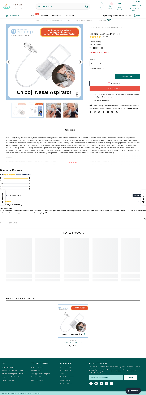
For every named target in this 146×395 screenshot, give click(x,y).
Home (92, 27)
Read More (73, 163)
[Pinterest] (99, 112)
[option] (44, 62)
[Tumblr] (104, 112)
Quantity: (93, 59)
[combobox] (60, 6)
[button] (8, 62)
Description (70, 130)
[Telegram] (108, 112)
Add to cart (127, 76)
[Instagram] (96, 383)
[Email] (112, 112)
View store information (102, 101)
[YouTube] (111, 383)
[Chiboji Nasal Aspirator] (73, 321)
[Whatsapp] (117, 112)
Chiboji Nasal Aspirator (73, 342)
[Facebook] (91, 112)
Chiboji (98, 42)
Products (99, 27)
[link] (19, 277)
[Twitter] (95, 112)
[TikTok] (106, 383)
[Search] (63, 6)
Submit (131, 378)
